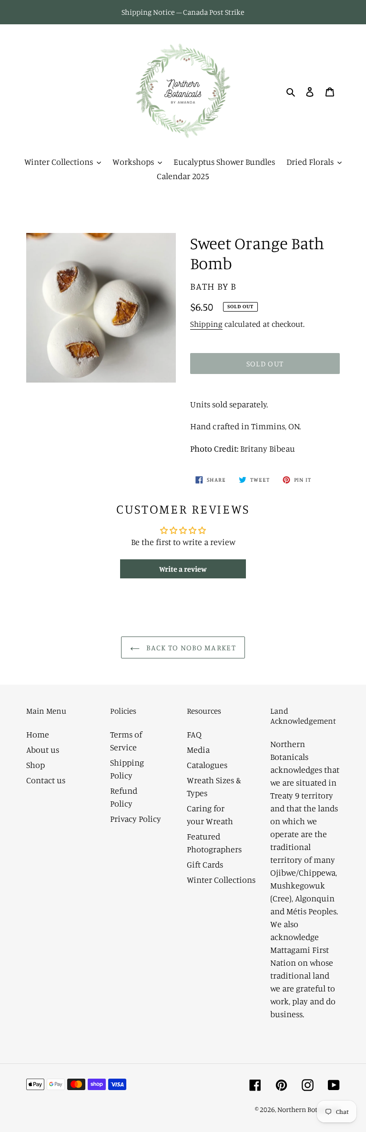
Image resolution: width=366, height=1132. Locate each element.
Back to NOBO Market (190, 647)
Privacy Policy (135, 818)
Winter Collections (221, 879)
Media (198, 749)
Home (37, 734)
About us (42, 749)
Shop (35, 764)
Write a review (183, 569)
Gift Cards (205, 864)
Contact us (45, 780)
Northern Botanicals (308, 1109)
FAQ (194, 734)
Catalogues (207, 764)
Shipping (206, 324)
